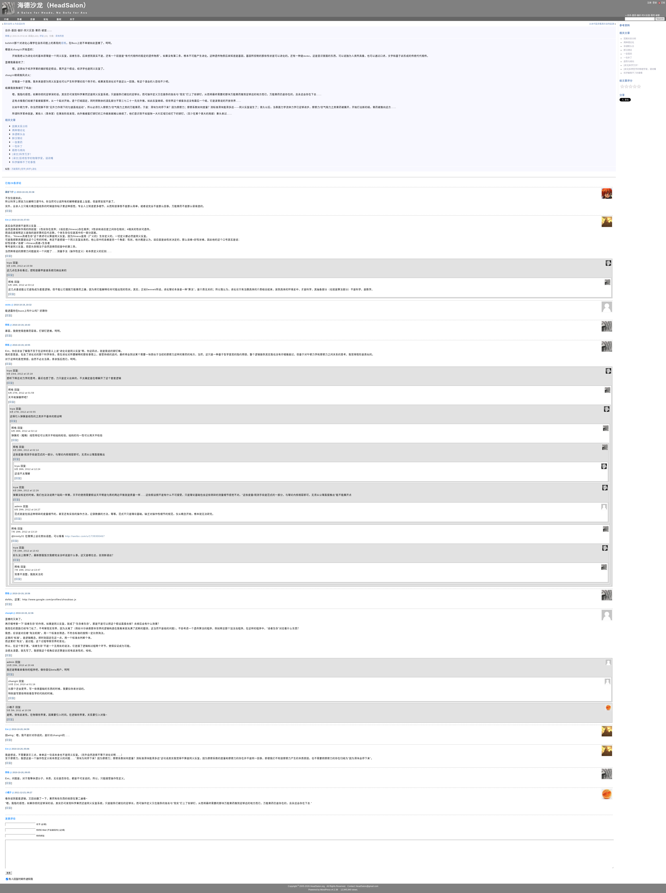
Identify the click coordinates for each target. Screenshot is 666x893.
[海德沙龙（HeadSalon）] (8, 13)
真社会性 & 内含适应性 (14, 24)
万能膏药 (15, 169)
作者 (19, 19)
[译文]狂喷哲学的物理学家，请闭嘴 (640, 69)
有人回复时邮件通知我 (21, 879)
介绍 (6, 19)
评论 (42, 36)
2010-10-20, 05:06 (20, 749)
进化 (34, 169)
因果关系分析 (630, 38)
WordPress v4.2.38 (329, 889)
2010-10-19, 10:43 (21, 325)
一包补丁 (628, 58)
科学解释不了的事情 (633, 73)
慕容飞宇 (9, 192)
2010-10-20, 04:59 (20, 729)
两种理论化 (629, 42)
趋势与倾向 (629, 61)
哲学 (23, 169)
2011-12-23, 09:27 (23, 792)
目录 (32, 19)
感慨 (63, 43)
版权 (59, 19)
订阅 (663, 3)
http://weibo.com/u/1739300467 (85, 536)
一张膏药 (628, 54)
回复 (8, 210)
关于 (72, 19)
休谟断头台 (629, 46)
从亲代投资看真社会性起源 (601, 24)
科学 (29, 169)
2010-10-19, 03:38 (25, 192)
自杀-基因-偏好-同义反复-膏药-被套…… (28, 30)
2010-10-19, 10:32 (23, 305)
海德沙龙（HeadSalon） (53, 5)
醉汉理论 (628, 50)
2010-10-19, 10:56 (21, 593)
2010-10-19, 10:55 (21, 345)
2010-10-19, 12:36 (24, 613)
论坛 (46, 19)
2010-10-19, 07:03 (20, 220)
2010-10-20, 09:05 (21, 772)
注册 (649, 3)
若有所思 (60, 36)
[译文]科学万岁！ (631, 65)
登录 (655, 3)
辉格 (7, 36)
